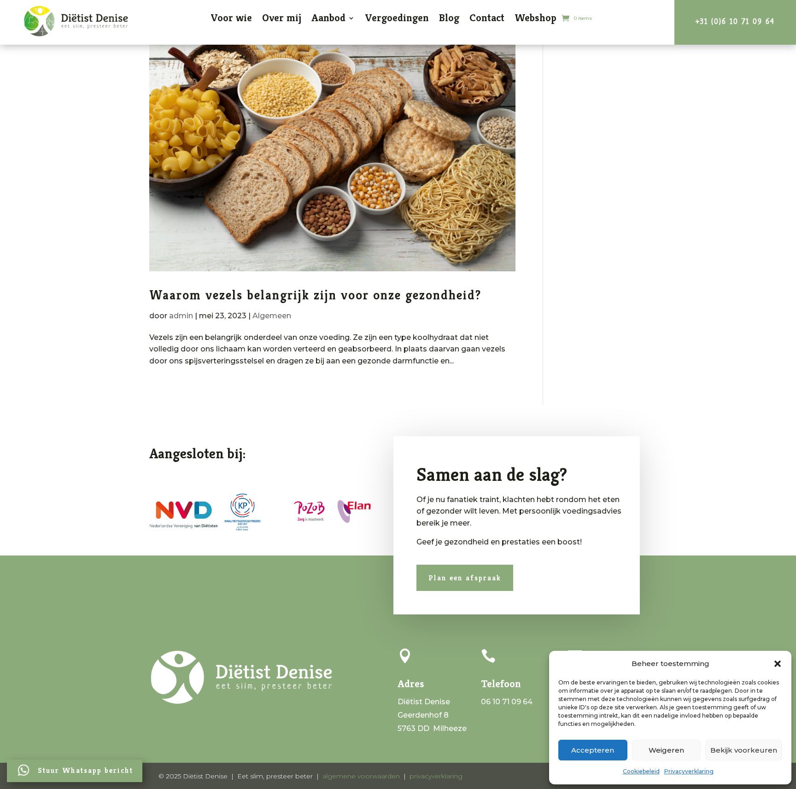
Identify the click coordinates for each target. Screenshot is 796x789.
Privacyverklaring (689, 771)
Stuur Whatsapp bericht (85, 770)
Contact (486, 17)
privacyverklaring (436, 776)
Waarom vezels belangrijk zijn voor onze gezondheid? (315, 295)
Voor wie (231, 17)
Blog (449, 17)
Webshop (535, 17)
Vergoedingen (397, 17)
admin (181, 315)
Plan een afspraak (464, 578)
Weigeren (666, 750)
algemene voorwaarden (361, 776)
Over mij (281, 17)
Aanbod (328, 17)
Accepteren (592, 750)
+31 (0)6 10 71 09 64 (735, 22)
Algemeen (271, 315)
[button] (777, 663)
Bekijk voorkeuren (743, 750)
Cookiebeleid (641, 771)
